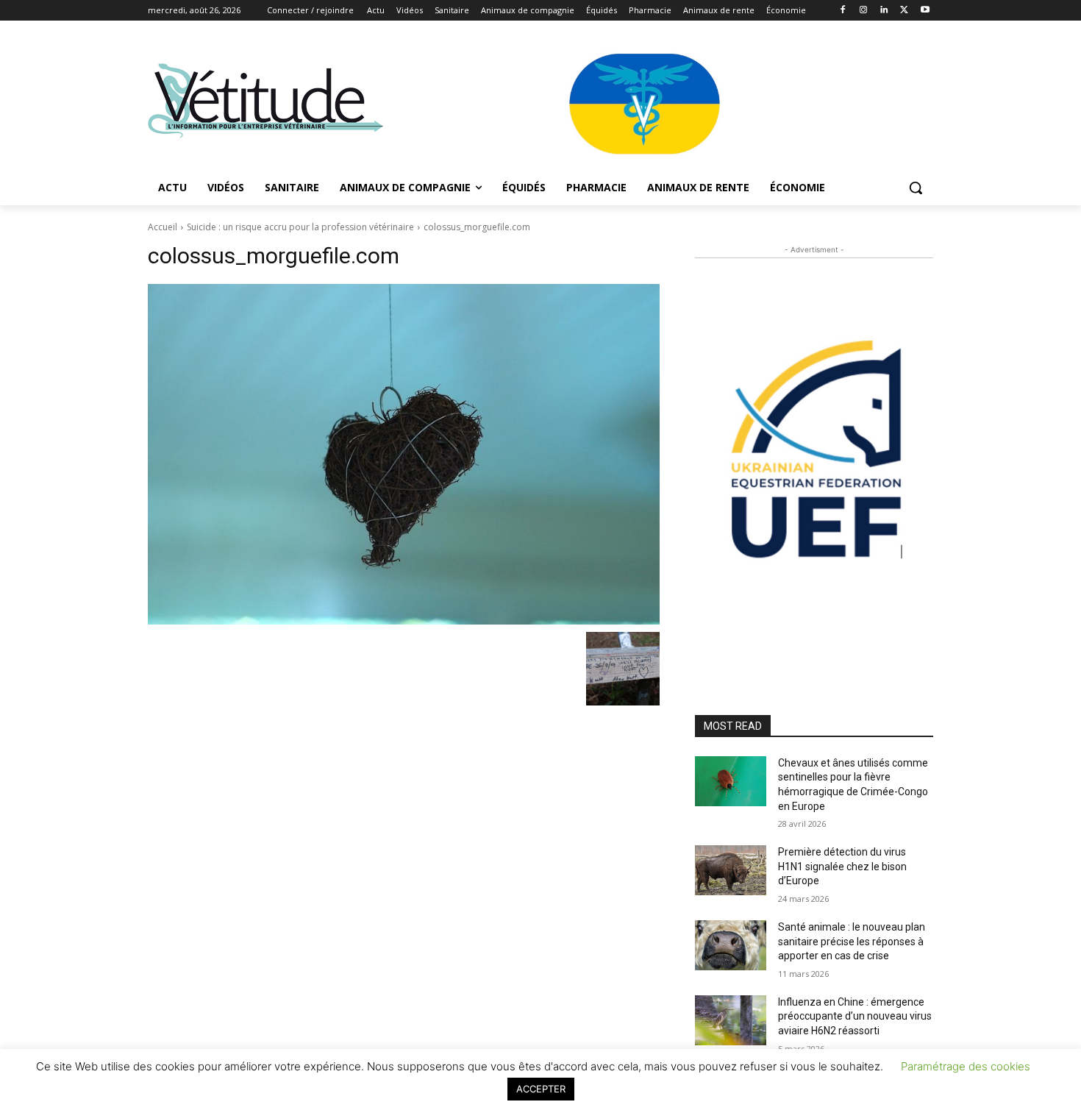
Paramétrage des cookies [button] (965, 1066)
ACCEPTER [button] (541, 1089)
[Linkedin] (884, 10)
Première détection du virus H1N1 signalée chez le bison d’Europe (842, 866)
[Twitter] (904, 10)
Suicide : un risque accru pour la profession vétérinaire (300, 227)
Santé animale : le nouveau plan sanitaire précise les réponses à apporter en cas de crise (851, 941)
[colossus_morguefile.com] (404, 454)
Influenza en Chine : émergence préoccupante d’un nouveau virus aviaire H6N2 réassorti (855, 1016)
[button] (915, 187)
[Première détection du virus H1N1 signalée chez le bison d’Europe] (730, 870)
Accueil (162, 227)
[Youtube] (924, 10)
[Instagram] (863, 10)
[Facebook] (843, 10)
